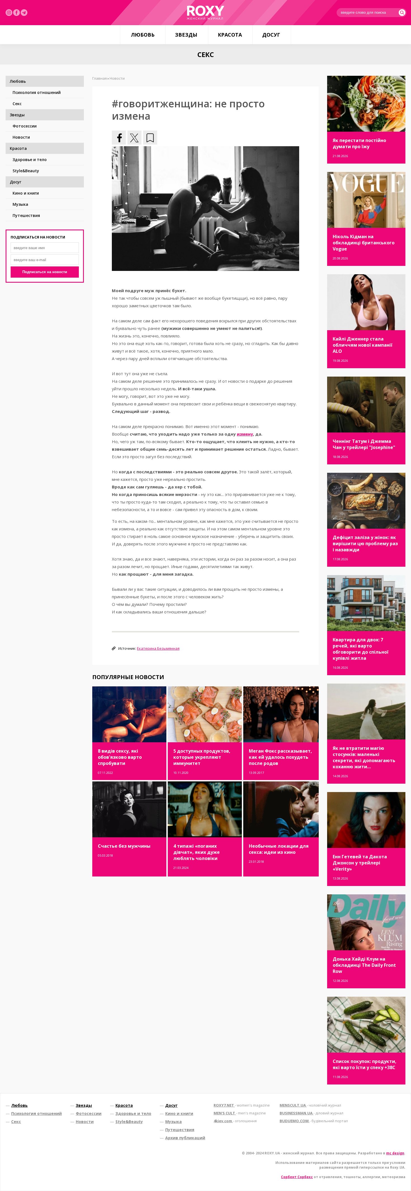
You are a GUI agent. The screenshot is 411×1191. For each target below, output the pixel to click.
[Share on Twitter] (134, 138)
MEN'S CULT (240, 1113)
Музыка (20, 204)
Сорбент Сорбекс (297, 1177)
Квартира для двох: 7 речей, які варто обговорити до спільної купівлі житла (360, 649)
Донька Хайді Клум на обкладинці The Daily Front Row (364, 965)
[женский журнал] (205, 13)
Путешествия (26, 215)
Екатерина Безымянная (158, 648)
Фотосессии (25, 126)
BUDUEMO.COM (314, 1120)
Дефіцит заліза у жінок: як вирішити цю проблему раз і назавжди (365, 543)
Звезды (186, 34)
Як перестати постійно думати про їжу (359, 143)
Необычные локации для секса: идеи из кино (279, 849)
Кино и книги (26, 193)
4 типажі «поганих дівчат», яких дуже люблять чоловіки (196, 852)
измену (245, 434)
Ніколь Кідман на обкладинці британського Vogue (364, 242)
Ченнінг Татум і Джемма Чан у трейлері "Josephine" (364, 444)
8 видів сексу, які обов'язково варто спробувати (120, 757)
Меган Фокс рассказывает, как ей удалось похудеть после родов (280, 757)
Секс (17, 103)
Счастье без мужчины (124, 846)
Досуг (271, 34)
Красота (230, 34)
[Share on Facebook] (119, 138)
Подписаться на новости (44, 272)
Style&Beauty (26, 170)
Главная (99, 78)
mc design (395, 1153)
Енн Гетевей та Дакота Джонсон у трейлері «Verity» (360, 863)
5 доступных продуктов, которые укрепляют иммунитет (201, 757)
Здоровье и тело (30, 159)
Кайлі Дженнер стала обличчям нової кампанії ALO (362, 345)
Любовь (143, 34)
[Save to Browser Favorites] (150, 138)
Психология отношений (37, 92)
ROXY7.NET (242, 1105)
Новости (21, 137)
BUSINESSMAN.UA (311, 1113)
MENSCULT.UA (310, 1105)
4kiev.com (235, 1120)
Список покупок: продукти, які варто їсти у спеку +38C (364, 1064)
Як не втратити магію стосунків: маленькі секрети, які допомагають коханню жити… (364, 757)
